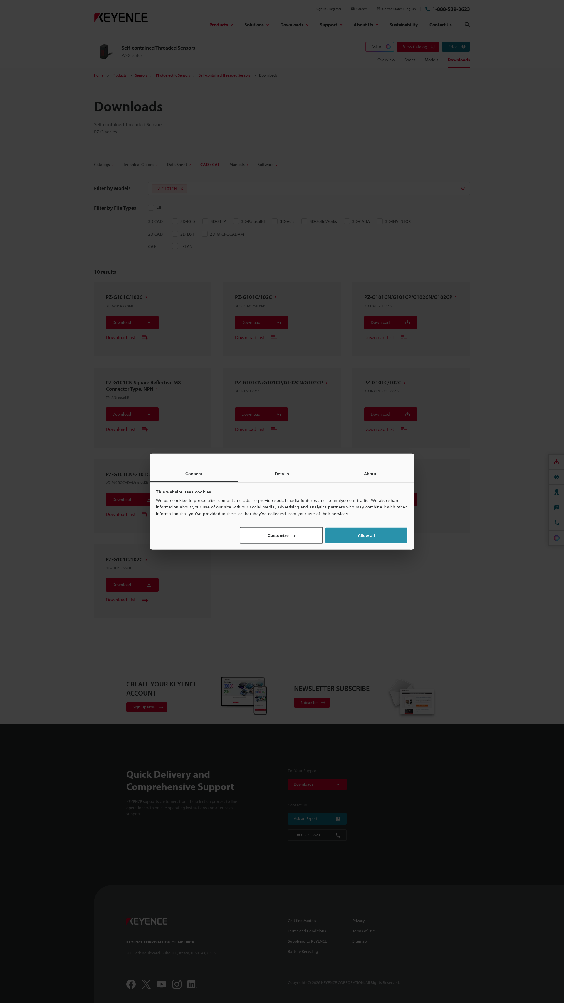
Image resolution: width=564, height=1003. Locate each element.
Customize (278, 535)
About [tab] (370, 473)
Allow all (366, 535)
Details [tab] (282, 473)
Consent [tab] (194, 473)
